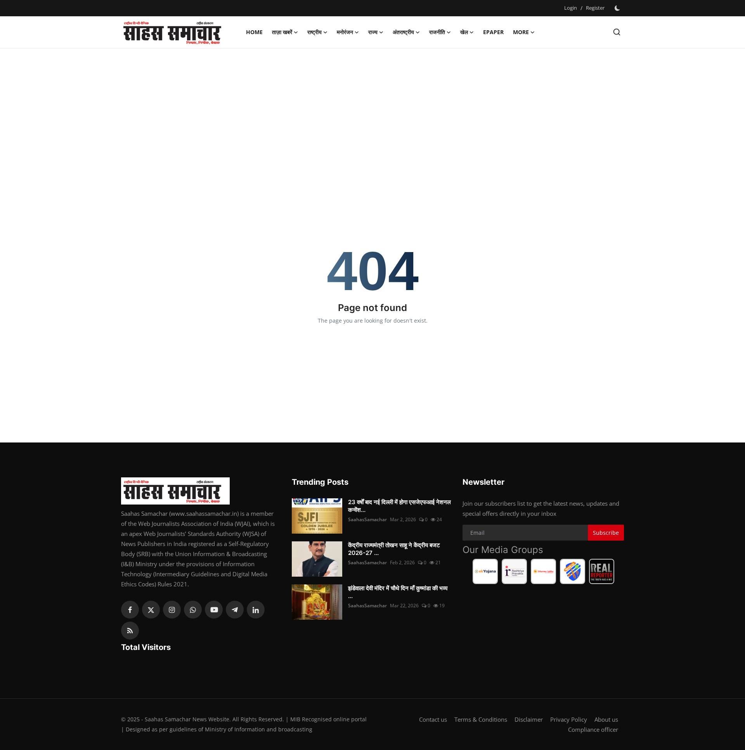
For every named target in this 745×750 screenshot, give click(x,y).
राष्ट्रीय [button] (314, 32)
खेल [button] (464, 32)
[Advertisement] (372, 110)
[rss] (130, 630)
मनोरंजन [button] (345, 32)
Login (570, 7)
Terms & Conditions (480, 719)
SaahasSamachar (367, 519)
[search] (617, 32)
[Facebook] (130, 610)
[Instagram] (172, 610)
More (521, 32)
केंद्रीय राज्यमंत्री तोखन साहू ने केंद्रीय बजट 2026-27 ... (394, 548)
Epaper (493, 32)
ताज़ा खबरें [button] (282, 32)
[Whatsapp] (193, 610)
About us (606, 719)
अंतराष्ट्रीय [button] (403, 32)
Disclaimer (529, 719)
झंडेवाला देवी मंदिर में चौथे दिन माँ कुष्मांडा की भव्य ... (397, 592)
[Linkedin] (256, 610)
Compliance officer (593, 729)
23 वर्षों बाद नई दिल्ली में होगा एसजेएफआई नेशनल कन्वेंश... (399, 505)
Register (595, 7)
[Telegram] (235, 610)
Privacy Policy (568, 719)
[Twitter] (151, 610)
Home (254, 32)
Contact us (433, 719)
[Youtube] (214, 610)
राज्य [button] (373, 32)
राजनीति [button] (437, 32)
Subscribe (606, 532)
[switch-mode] (618, 8)
